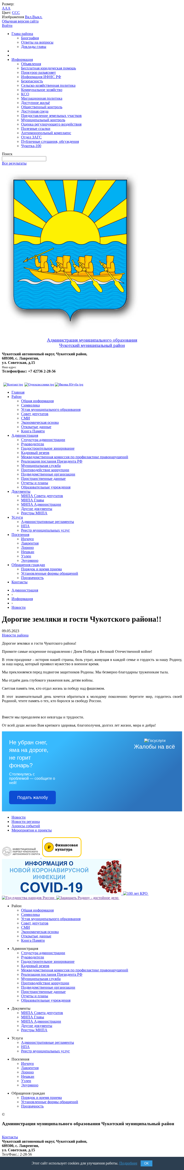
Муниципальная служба (41, 466)
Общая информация (37, 401)
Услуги (17, 517)
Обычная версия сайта (20, 21)
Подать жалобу (32, 797)
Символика (30, 405)
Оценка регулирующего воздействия (51, 124)
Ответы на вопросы (37, 42)
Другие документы (36, 509)
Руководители (32, 444)
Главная (18, 392)
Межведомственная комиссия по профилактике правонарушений (74, 457)
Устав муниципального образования (50, 409)
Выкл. (37, 17)
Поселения (20, 535)
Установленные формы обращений (49, 573)
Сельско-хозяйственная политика (48, 85)
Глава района (22, 34)
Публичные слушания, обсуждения (50, 141)
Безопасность (32, 81)
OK (146, 1163)
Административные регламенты (47, 522)
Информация (22, 59)
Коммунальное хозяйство (41, 90)
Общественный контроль (41, 107)
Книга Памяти (33, 431)
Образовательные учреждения (45, 487)
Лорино (27, 547)
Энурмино (29, 560)
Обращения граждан (28, 565)
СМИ (25, 418)
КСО (25, 94)
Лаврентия (30, 543)
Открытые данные (36, 427)
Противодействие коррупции (45, 470)
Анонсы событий (26, 826)
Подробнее (128, 1163)
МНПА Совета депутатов (42, 496)
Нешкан (27, 552)
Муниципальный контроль (43, 120)
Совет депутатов (34, 414)
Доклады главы (33, 47)
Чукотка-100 (31, 146)
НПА (25, 526)
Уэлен (26, 556)
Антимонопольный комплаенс (46, 133)
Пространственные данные (43, 478)
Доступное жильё (35, 103)
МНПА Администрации (41, 504)
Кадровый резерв (35, 453)
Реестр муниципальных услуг (45, 530)
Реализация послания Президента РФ (51, 461)
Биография (30, 38)
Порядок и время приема (41, 569)
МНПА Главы (32, 500)
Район (17, 397)
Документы (21, 491)
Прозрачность (32, 578)
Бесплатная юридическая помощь (48, 68)
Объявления (31, 64)
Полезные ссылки (35, 128)
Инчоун (27, 539)
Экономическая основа (40, 422)
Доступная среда (34, 111)
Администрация (25, 435)
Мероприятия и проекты (32, 830)
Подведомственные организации (48, 474)
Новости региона (26, 822)
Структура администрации (43, 440)
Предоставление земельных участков (51, 116)
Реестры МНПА (34, 513)
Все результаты (14, 163)
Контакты (20, 582)
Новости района (15, 635)
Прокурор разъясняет (38, 72)
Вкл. (28, 17)
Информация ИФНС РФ (41, 77)
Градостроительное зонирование (48, 448)
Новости (19, 607)
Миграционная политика (41, 98)
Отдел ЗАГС (31, 137)
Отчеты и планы (34, 483)
